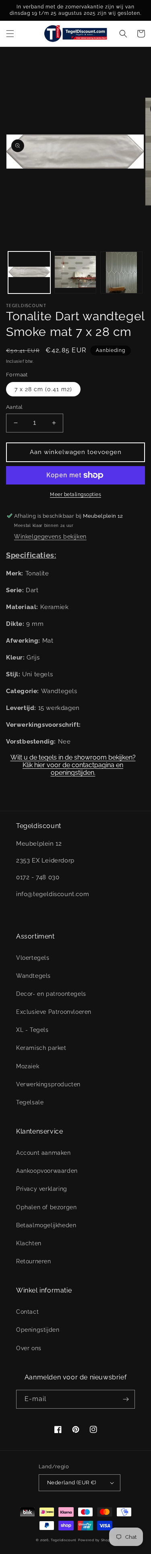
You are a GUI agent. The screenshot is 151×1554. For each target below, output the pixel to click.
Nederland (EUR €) (71, 1483)
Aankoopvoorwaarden (47, 1171)
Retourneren (33, 1261)
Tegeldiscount (64, 1540)
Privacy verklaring (41, 1189)
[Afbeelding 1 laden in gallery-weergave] (29, 272)
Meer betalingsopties (75, 494)
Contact (27, 1312)
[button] (10, 33)
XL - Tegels (32, 1030)
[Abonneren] (125, 1399)
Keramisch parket (41, 1048)
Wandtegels (33, 976)
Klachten (28, 1243)
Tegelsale (29, 1102)
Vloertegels (33, 958)
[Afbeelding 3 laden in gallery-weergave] (121, 272)
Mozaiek (27, 1066)
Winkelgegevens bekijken (50, 536)
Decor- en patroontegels (51, 994)
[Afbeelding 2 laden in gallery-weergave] (75, 272)
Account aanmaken (43, 1153)
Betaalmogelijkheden (46, 1225)
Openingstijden (37, 1330)
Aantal (14, 407)
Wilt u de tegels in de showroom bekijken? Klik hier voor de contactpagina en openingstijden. (73, 762)
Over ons (28, 1348)
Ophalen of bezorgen (46, 1207)
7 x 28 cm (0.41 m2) (43, 389)
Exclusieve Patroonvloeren (53, 1012)
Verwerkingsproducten (48, 1084)
